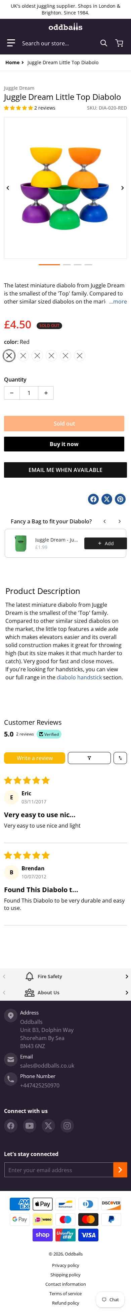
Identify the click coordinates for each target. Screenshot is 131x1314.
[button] (11, 43)
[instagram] (67, 1125)
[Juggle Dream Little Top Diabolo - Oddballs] (67, 264)
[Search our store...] (104, 43)
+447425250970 (39, 1085)
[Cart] (120, 43)
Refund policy (65, 1303)
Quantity (15, 379)
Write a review (35, 758)
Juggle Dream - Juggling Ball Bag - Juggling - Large (57, 539)
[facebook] (10, 1125)
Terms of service (65, 1293)
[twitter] (48, 1125)
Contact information (65, 1284)
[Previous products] (104, 521)
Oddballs (74, 1254)
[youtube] (29, 1125)
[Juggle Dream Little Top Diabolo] (49, 264)
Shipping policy (65, 1275)
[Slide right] (123, 187)
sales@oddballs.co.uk (47, 1065)
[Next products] (119, 521)
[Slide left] (8, 187)
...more (118, 301)
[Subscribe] (120, 1170)
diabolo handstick (79, 677)
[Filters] (89, 758)
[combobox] (65, 43)
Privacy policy (65, 1265)
